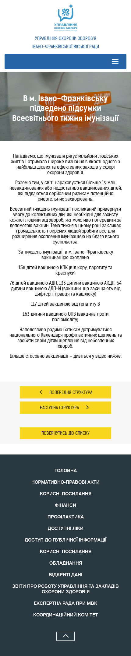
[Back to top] (65, 636)
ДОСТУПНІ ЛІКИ (65, 528)
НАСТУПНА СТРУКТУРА (59, 407)
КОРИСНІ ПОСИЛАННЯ (65, 493)
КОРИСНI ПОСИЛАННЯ (65, 551)
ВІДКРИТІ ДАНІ (65, 574)
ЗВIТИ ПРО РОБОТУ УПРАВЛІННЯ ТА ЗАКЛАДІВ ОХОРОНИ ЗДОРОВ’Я (65, 589)
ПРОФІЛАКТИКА (66, 517)
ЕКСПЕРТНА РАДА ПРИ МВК (65, 603)
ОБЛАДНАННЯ (65, 563)
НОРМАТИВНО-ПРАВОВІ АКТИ (65, 482)
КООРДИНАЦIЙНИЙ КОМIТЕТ (65, 615)
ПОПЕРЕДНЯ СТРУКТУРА (70, 392)
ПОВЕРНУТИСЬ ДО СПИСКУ (65, 433)
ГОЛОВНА (66, 470)
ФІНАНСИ (65, 505)
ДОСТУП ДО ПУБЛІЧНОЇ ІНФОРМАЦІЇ (65, 540)
